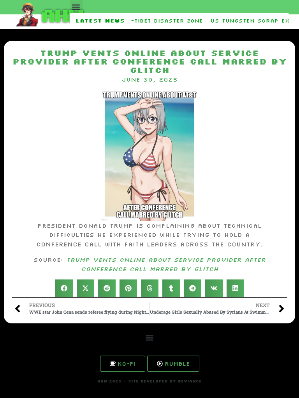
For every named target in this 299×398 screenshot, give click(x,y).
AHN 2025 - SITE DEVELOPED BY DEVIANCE (149, 381)
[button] (76, 6)
